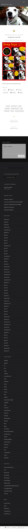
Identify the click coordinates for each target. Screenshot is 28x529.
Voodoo (5, 455)
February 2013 (7, 316)
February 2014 (7, 298)
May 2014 (6, 290)
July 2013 (5, 308)
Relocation (6, 444)
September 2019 (7, 230)
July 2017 (5, 240)
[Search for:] (14, 168)
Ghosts (5, 405)
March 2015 (6, 264)
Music (5, 423)
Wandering (6, 457)
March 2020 (6, 224)
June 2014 (6, 287)
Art (10, 34)
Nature (5, 426)
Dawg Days (14, 34)
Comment (21, 156)
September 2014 (7, 279)
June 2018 (6, 237)
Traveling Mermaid (8, 488)
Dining (5, 386)
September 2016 (7, 245)
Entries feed (6, 508)
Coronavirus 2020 (7, 376)
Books (5, 371)
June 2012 (6, 337)
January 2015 (6, 269)
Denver (5, 384)
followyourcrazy (12, 40)
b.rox (5, 470)
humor (12, 111)
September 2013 (7, 303)
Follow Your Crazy (6, 4)
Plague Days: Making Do (9, 209)
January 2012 (6, 350)
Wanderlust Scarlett (8, 491)
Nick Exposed (7, 477)
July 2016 (5, 248)
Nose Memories (7, 434)
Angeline (7, 34)
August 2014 (6, 282)
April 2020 (6, 222)
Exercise (5, 392)
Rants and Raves (7, 442)
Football (5, 397)
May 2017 (6, 243)
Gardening (6, 402)
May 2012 (6, 340)
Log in (5, 505)
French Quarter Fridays (8, 399)
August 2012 (6, 332)
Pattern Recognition (8, 187)
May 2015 (6, 261)
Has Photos (20, 34)
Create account (7, 503)
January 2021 (6, 219)
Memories (6, 415)
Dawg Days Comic (14, 108)
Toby (5, 449)
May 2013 (6, 314)
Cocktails (6, 373)
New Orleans (6, 428)
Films (5, 394)
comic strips (13, 106)
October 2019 (6, 227)
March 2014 (6, 295)
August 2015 (6, 258)
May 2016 (6, 253)
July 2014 (5, 285)
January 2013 (6, 319)
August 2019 (6, 232)
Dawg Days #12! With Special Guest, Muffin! (12, 204)
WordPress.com (7, 513)
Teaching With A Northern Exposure (11, 485)
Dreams (5, 389)
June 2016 (6, 251)
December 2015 (7, 256)
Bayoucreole (6, 472)
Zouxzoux (6, 493)
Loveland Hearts (7, 410)
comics (19, 106)
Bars (5, 368)
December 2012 (7, 322)
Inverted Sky (6, 475)
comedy (8, 106)
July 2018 (5, 235)
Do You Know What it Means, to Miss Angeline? (13, 202)
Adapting (6, 360)
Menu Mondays (7, 418)
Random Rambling (7, 439)
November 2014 (7, 274)
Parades (5, 436)
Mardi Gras (6, 413)
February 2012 (7, 348)
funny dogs (7, 111)
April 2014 (6, 293)
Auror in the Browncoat (8, 467)
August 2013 (6, 306)
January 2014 (6, 301)
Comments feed (7, 511)
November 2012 (7, 324)
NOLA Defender (7, 480)
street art (6, 447)
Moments (6, 421)
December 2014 (7, 272)
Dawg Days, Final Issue (8, 199)
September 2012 (7, 329)
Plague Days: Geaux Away (9, 207)
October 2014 (6, 277)
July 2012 (5, 335)
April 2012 (6, 343)
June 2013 (6, 311)
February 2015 (7, 266)
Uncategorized (7, 452)
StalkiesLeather (7, 483)
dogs (21, 108)
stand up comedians (19, 111)
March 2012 (6, 345)
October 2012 (6, 327)
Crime (5, 378)
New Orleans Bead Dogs (8, 431)
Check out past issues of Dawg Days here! (11, 83)
